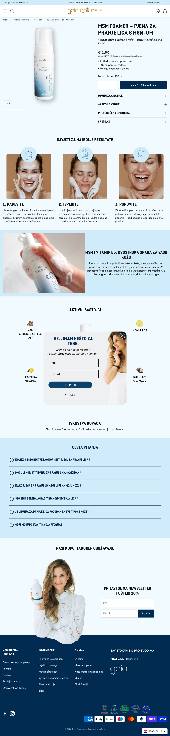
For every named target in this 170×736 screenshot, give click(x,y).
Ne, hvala (70, 395)
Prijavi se (70, 385)
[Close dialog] (122, 335)
